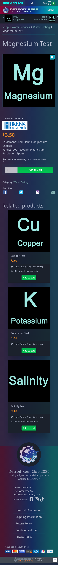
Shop (5, 27)
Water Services (21, 27)
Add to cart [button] (29, 277)
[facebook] (5, 192)
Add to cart (35, 170)
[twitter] (21, 192)
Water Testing (41, 27)
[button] (52, 57)
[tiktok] (42, 499)
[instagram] (38, 192)
